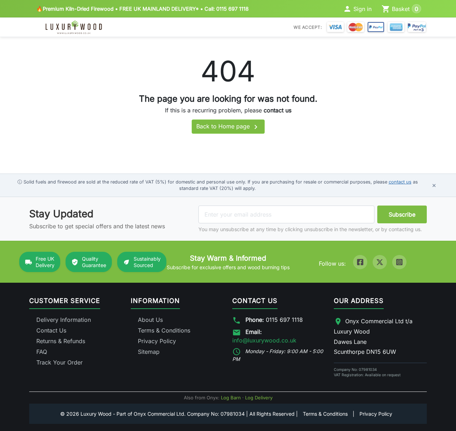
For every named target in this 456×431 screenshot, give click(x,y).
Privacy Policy (157, 341)
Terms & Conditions (164, 330)
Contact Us (51, 330)
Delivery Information (63, 319)
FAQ (41, 351)
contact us (277, 110)
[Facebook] (360, 262)
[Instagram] (399, 262)
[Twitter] (380, 262)
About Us (150, 319)
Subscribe (402, 214)
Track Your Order (59, 362)
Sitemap (149, 351)
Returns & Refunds (60, 341)
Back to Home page (228, 127)
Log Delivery (259, 397)
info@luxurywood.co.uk (264, 340)
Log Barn (231, 397)
